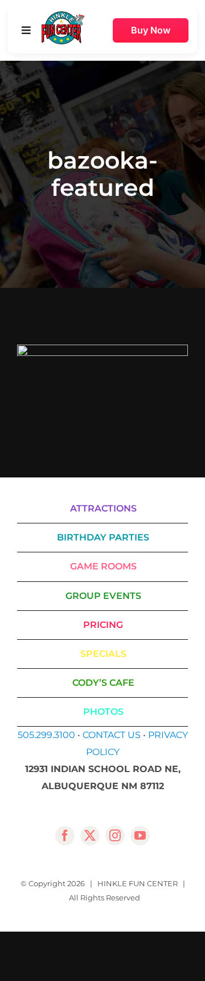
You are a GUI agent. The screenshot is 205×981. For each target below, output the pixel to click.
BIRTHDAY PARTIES (103, 537)
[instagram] (115, 835)
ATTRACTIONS (103, 508)
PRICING (103, 624)
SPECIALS (103, 653)
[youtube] (140, 835)
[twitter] (90, 835)
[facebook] (65, 835)
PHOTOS (103, 711)
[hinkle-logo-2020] (63, 15)
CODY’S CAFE (103, 682)
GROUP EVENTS (103, 595)
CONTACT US (112, 735)
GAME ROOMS (103, 566)
